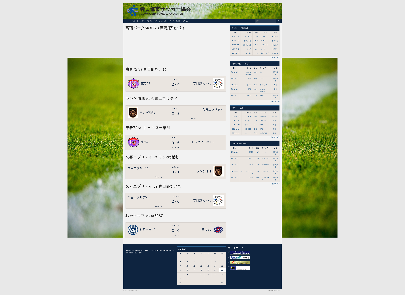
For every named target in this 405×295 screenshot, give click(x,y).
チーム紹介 (140, 21)
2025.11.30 (236, 125)
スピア (263, 49)
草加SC (263, 41)
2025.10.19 (236, 129)
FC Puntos (248, 36)
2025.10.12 (236, 133)
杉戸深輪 (275, 36)
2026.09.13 (235, 53)
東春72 (249, 49)
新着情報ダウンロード (166, 21)
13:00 (257, 152)
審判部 (178, 21)
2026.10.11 (235, 45)
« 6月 (179, 283)
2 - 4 (255, 125)
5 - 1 (255, 133)
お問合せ (185, 21)
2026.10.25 (235, 36)
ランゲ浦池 (248, 53)
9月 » (223, 283)
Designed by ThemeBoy (275, 290)
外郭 (275, 85)
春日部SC (263, 116)
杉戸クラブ (248, 41)
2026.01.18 (236, 116)
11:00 (257, 165)
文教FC (263, 36)
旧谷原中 (275, 45)
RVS (249, 78)
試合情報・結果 (152, 21)
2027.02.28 (234, 152)
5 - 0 (255, 116)
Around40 (265, 165)
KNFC (251, 152)
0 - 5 (255, 121)
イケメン (265, 152)
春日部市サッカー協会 (165, 9)
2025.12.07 (236, 121)
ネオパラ (263, 72)
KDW (251, 165)
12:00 (256, 36)
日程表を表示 (275, 57)
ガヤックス (265, 158)
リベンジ (265, 171)
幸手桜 (262, 78)
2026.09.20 (234, 85)
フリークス (263, 85)
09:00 (257, 177)
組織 (133, 21)
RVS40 (251, 177)
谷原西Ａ (275, 53)
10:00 (256, 41)
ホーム (128, 21)
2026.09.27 (234, 72)
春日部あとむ (247, 45)
